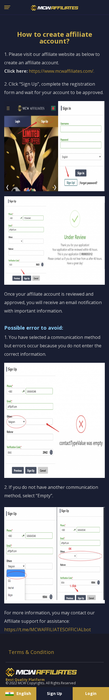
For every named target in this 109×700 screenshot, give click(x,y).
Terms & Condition (31, 652)
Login (90, 693)
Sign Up (54, 693)
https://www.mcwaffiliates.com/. (61, 71)
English (23, 693)
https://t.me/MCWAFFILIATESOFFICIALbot (47, 629)
